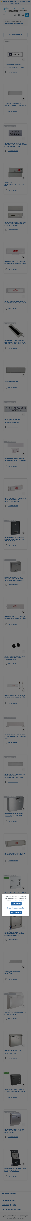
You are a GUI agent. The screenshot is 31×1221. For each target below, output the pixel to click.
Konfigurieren (16, 903)
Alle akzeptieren (16, 912)
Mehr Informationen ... (18, 900)
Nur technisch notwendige (16, 908)
